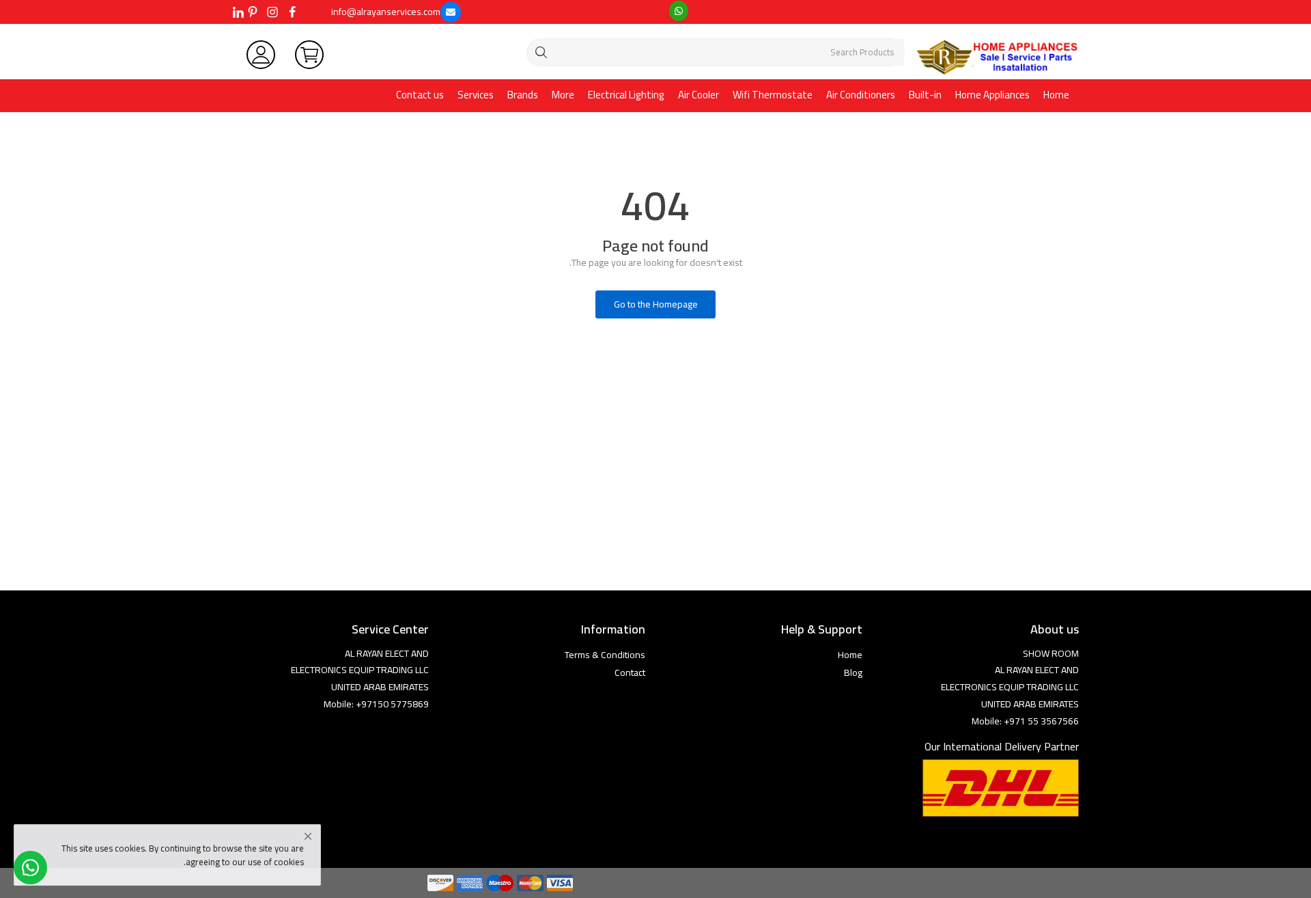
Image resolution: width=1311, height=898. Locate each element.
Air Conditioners (860, 95)
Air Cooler (698, 95)
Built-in (925, 95)
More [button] (563, 95)
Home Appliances (992, 95)
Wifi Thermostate (773, 95)
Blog (853, 672)
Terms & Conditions (605, 655)
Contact (630, 672)
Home (1056, 95)
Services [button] (475, 95)
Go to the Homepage (656, 304)
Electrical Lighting (626, 95)
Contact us (420, 95)
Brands (522, 95)
